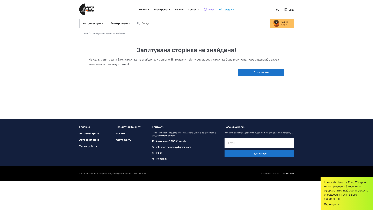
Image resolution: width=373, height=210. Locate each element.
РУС (277, 9)
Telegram (161, 158)
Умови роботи (88, 146)
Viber (159, 152)
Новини (120, 133)
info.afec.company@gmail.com (173, 147)
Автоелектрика (93, 23)
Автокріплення (120, 23)
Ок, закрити (331, 204)
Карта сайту (123, 139)
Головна (84, 127)
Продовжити (261, 72)
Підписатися (259, 153)
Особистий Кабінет (128, 127)
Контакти (158, 127)
